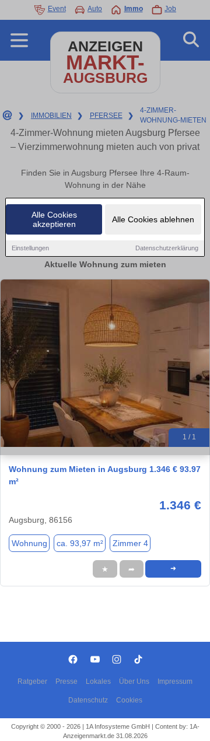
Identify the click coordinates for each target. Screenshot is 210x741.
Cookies (129, 700)
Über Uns (134, 681)
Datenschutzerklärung (166, 247)
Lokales (98, 681)
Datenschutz (88, 700)
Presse (66, 681)
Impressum (175, 681)
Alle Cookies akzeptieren (54, 219)
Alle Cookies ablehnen (153, 219)
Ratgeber (32, 681)
